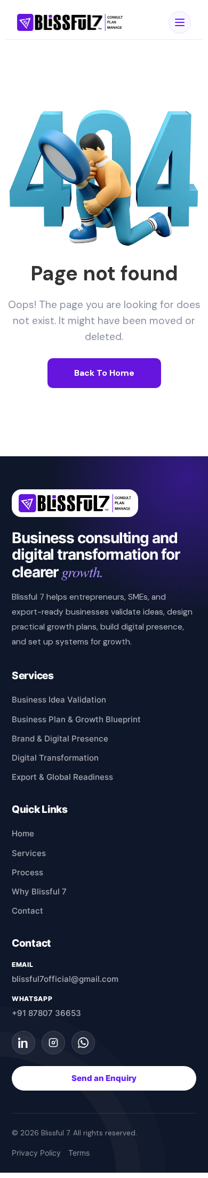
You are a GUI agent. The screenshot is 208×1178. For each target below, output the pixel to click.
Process (27, 872)
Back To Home (104, 372)
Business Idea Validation (59, 700)
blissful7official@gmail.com (65, 979)
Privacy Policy (36, 1153)
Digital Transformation (55, 758)
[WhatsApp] (83, 1042)
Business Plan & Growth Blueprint (76, 719)
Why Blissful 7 (39, 891)
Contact (27, 911)
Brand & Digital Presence (60, 738)
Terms (79, 1153)
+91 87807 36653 (46, 1013)
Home (23, 833)
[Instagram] (53, 1042)
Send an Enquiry (104, 1078)
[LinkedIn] (23, 1042)
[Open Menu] (180, 22)
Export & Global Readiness (62, 777)
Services (29, 853)
